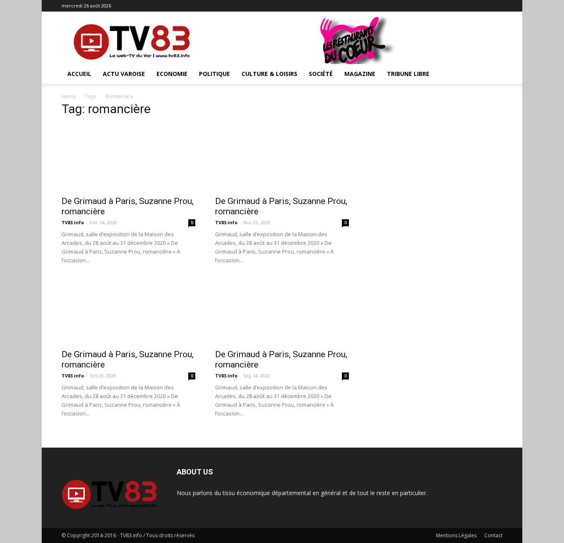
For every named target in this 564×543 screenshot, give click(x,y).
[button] (492, 74)
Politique (214, 74)
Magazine (359, 74)
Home (69, 96)
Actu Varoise (124, 74)
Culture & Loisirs (269, 74)
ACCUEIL (79, 74)
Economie (171, 74)
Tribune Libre (408, 74)
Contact (493, 535)
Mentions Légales (456, 535)
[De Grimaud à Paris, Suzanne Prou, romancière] (128, 158)
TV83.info (73, 222)
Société (321, 74)
